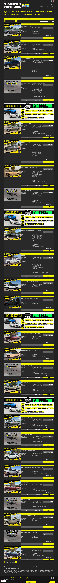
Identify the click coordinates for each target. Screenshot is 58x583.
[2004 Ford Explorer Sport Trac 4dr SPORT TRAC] (12, 470)
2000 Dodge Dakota (29, 281)
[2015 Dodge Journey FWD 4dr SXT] (12, 353)
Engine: (33, 45)
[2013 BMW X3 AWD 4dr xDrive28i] (12, 62)
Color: (22, 27)
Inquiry (26, 37)
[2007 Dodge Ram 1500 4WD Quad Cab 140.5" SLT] (12, 369)
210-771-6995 (30, 1)
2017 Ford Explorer (28, 450)
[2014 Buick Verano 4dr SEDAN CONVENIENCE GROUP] (12, 86)
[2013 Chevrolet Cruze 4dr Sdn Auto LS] (12, 170)
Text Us (49, 37)
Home (4, 579)
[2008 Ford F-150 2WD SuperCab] (12, 552)
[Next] (16, 21)
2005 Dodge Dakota (31, 333)
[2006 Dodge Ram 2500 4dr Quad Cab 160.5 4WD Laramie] (12, 421)
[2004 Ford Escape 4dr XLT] (12, 438)
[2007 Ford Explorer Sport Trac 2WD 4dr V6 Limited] (12, 486)
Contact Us (9, 579)
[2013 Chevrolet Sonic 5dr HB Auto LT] (12, 194)
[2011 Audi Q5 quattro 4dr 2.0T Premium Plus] (12, 46)
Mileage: (33, 31)
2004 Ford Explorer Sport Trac (32, 467)
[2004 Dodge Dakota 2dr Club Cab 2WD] (12, 301)
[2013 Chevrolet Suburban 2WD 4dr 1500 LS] (12, 259)
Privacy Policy (12, 579)
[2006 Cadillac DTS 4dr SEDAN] (12, 127)
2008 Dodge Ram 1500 (31, 382)
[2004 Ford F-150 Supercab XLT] (12, 519)
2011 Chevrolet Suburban (31, 230)
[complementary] (55, 580)
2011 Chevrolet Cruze (29, 142)
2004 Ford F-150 (28, 515)
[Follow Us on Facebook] (51, 1)
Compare (49, 35)
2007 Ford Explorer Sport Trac (33, 483)
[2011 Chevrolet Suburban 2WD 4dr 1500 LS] (12, 233)
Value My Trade (37, 37)
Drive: (22, 30)
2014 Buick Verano (33, 83)
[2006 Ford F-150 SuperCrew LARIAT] (12, 535)
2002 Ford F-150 (28, 499)
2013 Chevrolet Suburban (31, 255)
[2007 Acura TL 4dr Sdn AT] (12, 29)
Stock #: (33, 32)
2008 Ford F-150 (28, 549)
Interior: (22, 45)
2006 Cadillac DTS (28, 123)
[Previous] (4, 21)
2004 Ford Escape (27, 434)
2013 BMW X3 (28, 58)
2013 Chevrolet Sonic (30, 190)
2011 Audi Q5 (30, 43)
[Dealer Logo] (12, 5)
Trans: (22, 31)
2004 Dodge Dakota (30, 298)
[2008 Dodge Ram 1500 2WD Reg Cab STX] (12, 386)
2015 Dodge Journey (29, 350)
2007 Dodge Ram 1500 (32, 366)
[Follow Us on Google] (53, 1)
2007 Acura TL (27, 26)
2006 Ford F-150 (29, 532)
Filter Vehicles (29, 18)
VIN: (33, 27)
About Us (7, 579)
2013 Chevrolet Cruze (30, 167)
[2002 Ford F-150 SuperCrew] (12, 503)
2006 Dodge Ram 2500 (34, 418)
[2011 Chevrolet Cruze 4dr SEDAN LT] (12, 146)
